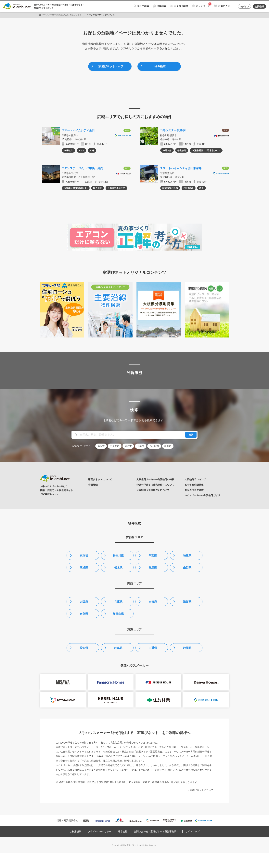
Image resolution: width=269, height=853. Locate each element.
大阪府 (84, 601)
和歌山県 (118, 613)
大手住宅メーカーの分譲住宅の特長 (155, 479)
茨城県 (84, 567)
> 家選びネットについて (200, 790)
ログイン (244, 6)
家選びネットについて (44, 8)
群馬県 (153, 567)
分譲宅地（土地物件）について (153, 490)
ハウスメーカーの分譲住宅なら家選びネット (62, 15)
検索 (191, 434)
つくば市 (154, 446)
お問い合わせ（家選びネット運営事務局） (156, 831)
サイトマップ (192, 831)
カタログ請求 (181, 6)
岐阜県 (118, 647)
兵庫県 (118, 601)
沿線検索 (161, 6)
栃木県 (118, 567)
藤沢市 (101, 446)
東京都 (84, 555)
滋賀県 (187, 601)
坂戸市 (128, 446)
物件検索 (160, 66)
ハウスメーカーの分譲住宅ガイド (202, 495)
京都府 (153, 601)
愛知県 (84, 647)
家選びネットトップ (110, 66)
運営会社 (122, 831)
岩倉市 (167, 446)
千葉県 (153, 555)
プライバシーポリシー (99, 831)
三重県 (153, 647)
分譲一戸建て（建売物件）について (155, 484)
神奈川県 (118, 555)
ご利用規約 (75, 831)
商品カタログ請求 (194, 490)
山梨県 (187, 567)
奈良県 (84, 613)
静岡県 (187, 647)
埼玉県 (187, 555)
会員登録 (259, 6)
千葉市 (140, 446)
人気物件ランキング (195, 479)
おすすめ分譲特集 (194, 484)
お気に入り (224, 6)
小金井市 (114, 446)
